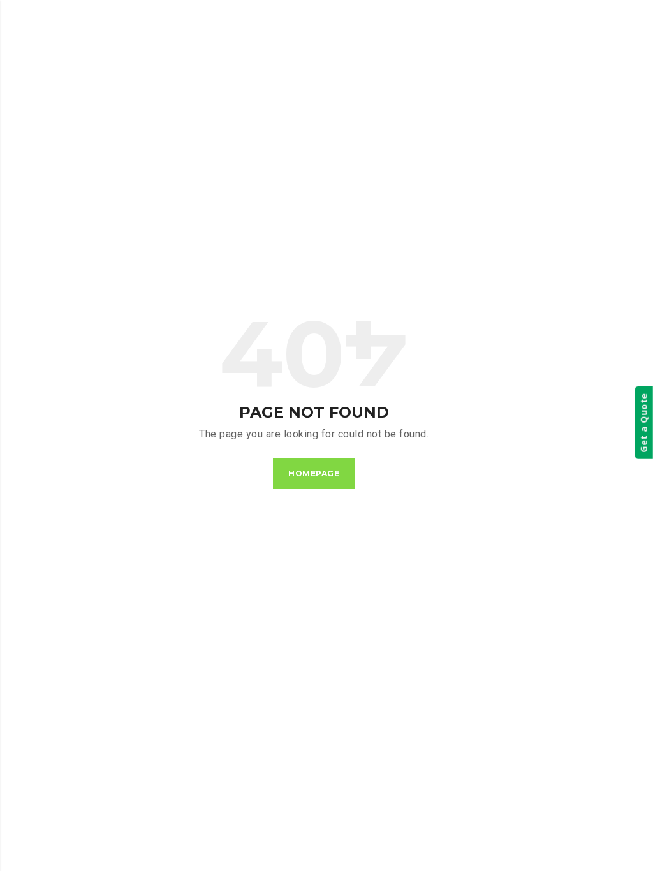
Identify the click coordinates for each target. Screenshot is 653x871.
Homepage (313, 473)
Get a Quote (644, 423)
